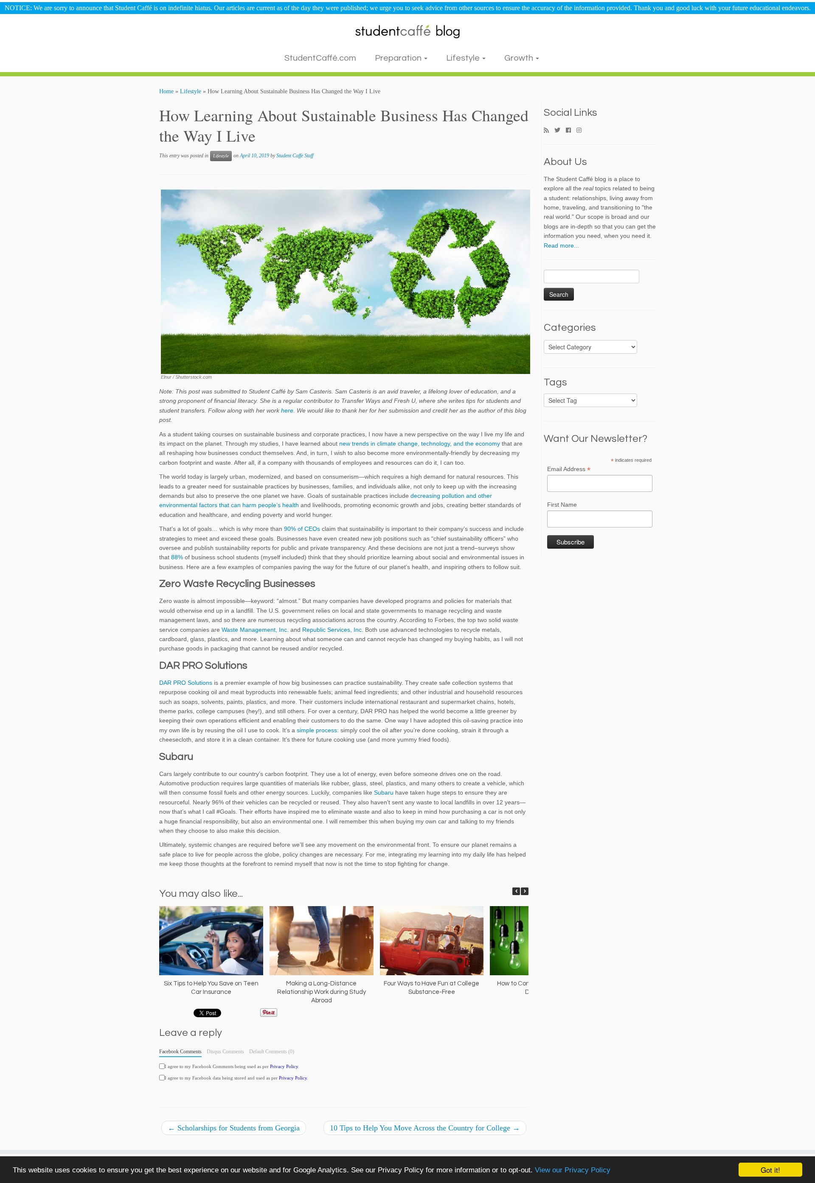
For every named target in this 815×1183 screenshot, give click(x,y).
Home (166, 91)
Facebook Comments (180, 1052)
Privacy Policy (284, 1066)
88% (177, 557)
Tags (555, 382)
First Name (562, 504)
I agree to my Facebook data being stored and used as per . (236, 1077)
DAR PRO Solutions (185, 682)
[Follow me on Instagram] (581, 130)
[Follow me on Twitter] (560, 130)
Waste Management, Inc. (255, 629)
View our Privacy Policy (572, 1170)
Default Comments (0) (271, 1052)
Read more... (561, 245)
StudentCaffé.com (320, 58)
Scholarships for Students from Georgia (234, 1128)
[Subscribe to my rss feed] (549, 130)
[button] (524, 891)
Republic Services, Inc (332, 629)
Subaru (383, 792)
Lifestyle (463, 58)
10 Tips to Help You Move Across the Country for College (425, 1128)
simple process (317, 730)
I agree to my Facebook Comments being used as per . (232, 1066)
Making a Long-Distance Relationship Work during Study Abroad (321, 992)
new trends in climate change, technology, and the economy (419, 443)
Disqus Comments (225, 1052)
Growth (519, 58)
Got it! (770, 1169)
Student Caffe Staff (294, 156)
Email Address (568, 469)
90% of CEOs (302, 528)
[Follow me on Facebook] (571, 130)
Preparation (399, 58)
